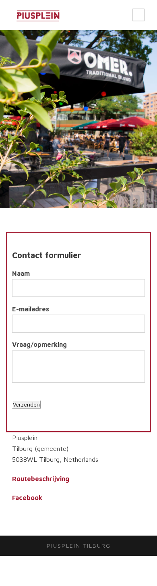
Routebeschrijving (40, 478)
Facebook (27, 497)
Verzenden (26, 404)
